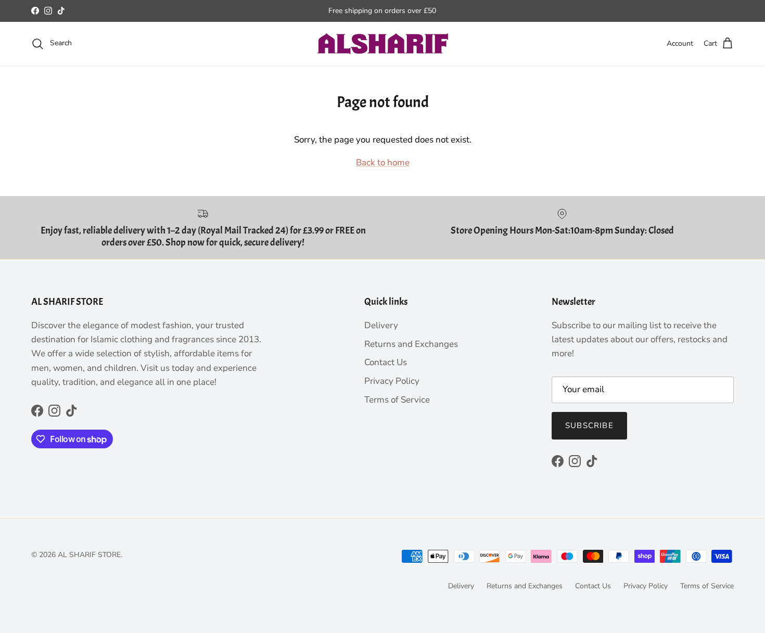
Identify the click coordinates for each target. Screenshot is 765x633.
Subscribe (589, 425)
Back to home (383, 163)
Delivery (381, 325)
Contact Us (385, 362)
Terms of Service (397, 400)
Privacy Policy (391, 381)
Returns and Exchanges (411, 344)
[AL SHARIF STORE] (383, 43)
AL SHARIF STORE (89, 555)
